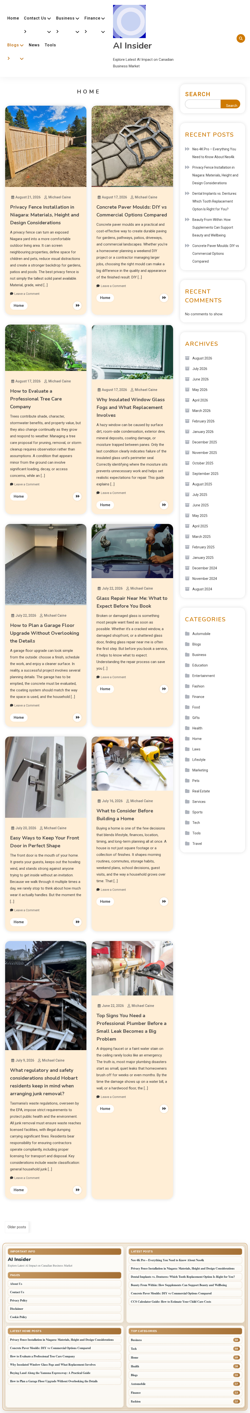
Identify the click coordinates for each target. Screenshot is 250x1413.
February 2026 (203, 421)
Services (199, 802)
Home (13, 18)
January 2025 (203, 558)
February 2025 (203, 547)
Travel (197, 844)
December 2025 (204, 442)
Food (196, 707)
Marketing (200, 770)
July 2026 (199, 369)
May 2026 (200, 390)
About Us (16, 1284)
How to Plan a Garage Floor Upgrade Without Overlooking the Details (44, 633)
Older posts (17, 1227)
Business (65, 18)
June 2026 (200, 379)
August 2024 (202, 589)
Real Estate (201, 791)
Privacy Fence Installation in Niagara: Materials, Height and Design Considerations (44, 215)
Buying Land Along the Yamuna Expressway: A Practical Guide (50, 1373)
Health (197, 728)
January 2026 (203, 432)
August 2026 (202, 358)
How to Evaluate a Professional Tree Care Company (36, 399)
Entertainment (203, 676)
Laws (196, 749)
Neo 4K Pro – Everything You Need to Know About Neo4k (214, 153)
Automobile (201, 634)
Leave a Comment (27, 294)
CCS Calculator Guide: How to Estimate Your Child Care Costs (171, 1302)
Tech (196, 823)
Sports (197, 812)
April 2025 (200, 526)
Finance (92, 18)
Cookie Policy (18, 1317)
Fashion (198, 686)
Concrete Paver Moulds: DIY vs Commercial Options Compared (215, 253)
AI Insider (132, 46)
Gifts (196, 718)
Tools (50, 45)
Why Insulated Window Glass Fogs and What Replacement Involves (130, 407)
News (34, 45)
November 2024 (204, 579)
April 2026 (200, 400)
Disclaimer (16, 1309)
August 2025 (202, 484)
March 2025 (201, 537)
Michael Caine (59, 197)
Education (200, 665)
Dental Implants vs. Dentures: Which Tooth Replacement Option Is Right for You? (214, 201)
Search (198, 94)
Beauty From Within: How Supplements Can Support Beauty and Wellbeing (212, 227)
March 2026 (201, 411)
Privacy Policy (18, 1300)
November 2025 (204, 453)
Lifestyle (199, 760)
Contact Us (35, 18)
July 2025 (199, 495)
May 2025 (200, 516)
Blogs (13, 45)
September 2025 (205, 474)
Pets (195, 781)
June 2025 (200, 505)
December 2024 (204, 568)
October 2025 (202, 463)
